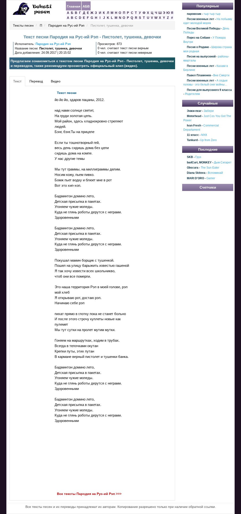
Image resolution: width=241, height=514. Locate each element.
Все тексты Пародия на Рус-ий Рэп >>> (89, 494)
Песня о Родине (198, 47)
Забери (209, 111)
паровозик (194, 14)
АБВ (86, 6)
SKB (190, 157)
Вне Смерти (221, 75)
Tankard (192, 140)
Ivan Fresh (194, 125)
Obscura (192, 167)
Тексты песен (23, 26)
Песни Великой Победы (203, 28)
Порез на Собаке (198, 38)
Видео (55, 81)
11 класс (193, 135)
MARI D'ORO (195, 178)
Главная (73, 6)
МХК (204, 135)
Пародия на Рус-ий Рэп (66, 26)
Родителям (192, 94)
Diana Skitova (196, 173)
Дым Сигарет (223, 162)
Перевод (36, 81)
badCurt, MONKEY (199, 162)
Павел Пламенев (199, 75)
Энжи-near (194, 111)
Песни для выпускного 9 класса (209, 90)
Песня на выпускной (201, 56)
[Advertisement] (32, 159)
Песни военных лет (200, 19)
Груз (198, 157)
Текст (17, 81)
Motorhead (194, 116)
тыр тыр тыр (212, 14)
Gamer (210, 178)
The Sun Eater (210, 167)
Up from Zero (208, 140)
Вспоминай (215, 173)
